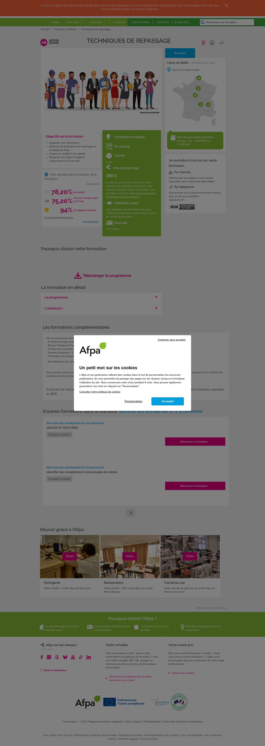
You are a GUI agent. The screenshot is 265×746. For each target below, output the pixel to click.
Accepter (168, 401)
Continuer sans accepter (172, 339)
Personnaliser (133, 401)
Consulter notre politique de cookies (99, 391)
